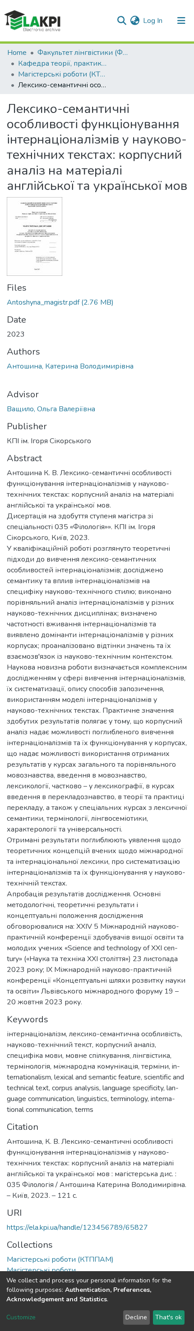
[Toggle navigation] (181, 21)
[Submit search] (121, 20)
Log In (153, 21)
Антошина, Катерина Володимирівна (70, 366)
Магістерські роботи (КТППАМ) (63, 74)
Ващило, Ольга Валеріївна (51, 409)
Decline (136, 1317)
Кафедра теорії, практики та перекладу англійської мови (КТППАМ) (63, 63)
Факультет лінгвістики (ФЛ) (82, 53)
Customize (21, 1317)
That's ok (168, 1317)
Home (17, 53)
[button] (134, 20)
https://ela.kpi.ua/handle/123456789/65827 (77, 1227)
